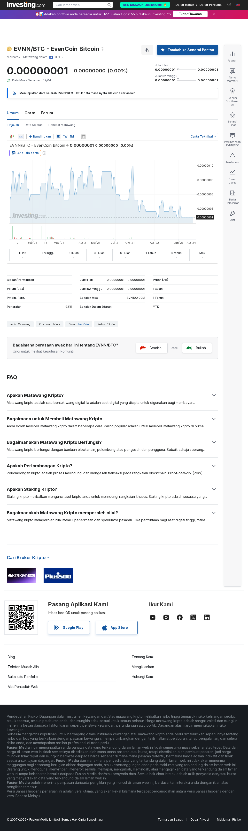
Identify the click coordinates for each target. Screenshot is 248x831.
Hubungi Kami (143, 677)
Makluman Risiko (229, 819)
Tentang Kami (143, 657)
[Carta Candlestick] (11, 136)
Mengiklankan (143, 667)
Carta (29, 112)
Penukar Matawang (62, 125)
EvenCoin (83, 324)
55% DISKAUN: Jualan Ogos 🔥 (145, 5)
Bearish (156, 348)
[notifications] (229, 4)
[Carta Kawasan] (20, 136)
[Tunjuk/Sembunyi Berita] (83, 136)
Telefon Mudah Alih (23, 667)
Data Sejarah (34, 125)
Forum (47, 112)
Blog (11, 657)
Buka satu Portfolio (23, 677)
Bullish (201, 348)
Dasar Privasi (200, 819)
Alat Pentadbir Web (23, 687)
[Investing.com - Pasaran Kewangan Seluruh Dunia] (26, 4)
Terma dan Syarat (170, 819)
